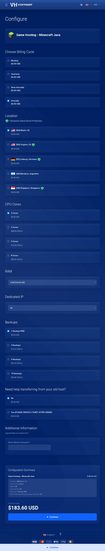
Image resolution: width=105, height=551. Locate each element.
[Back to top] (60, 534)
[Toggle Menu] (6, 5)
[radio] (8, 61)
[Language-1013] (89, 4)
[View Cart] (82, 4)
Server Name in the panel (19, 442)
